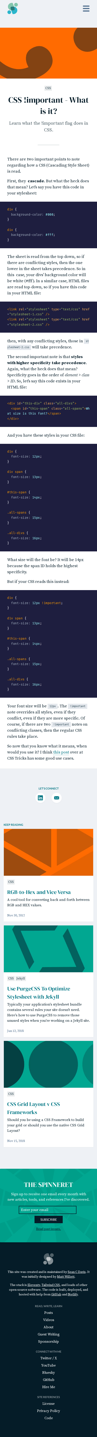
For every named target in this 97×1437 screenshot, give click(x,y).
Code (48, 1418)
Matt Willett (65, 1277)
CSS (48, 88)
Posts (48, 1313)
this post (61, 752)
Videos (48, 1320)
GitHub (56, 1295)
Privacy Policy (48, 1411)
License (48, 1403)
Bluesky (48, 1372)
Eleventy (34, 1285)
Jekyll (20, 979)
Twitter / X (48, 1358)
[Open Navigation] (86, 8)
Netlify (73, 1295)
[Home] (12, 8)
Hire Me (48, 1387)
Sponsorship (48, 1341)
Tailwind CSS (51, 1285)
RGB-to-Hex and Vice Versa (39, 892)
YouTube (48, 1365)
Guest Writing (49, 1334)
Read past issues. (48, 1229)
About (48, 1327)
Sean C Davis (77, 1272)
